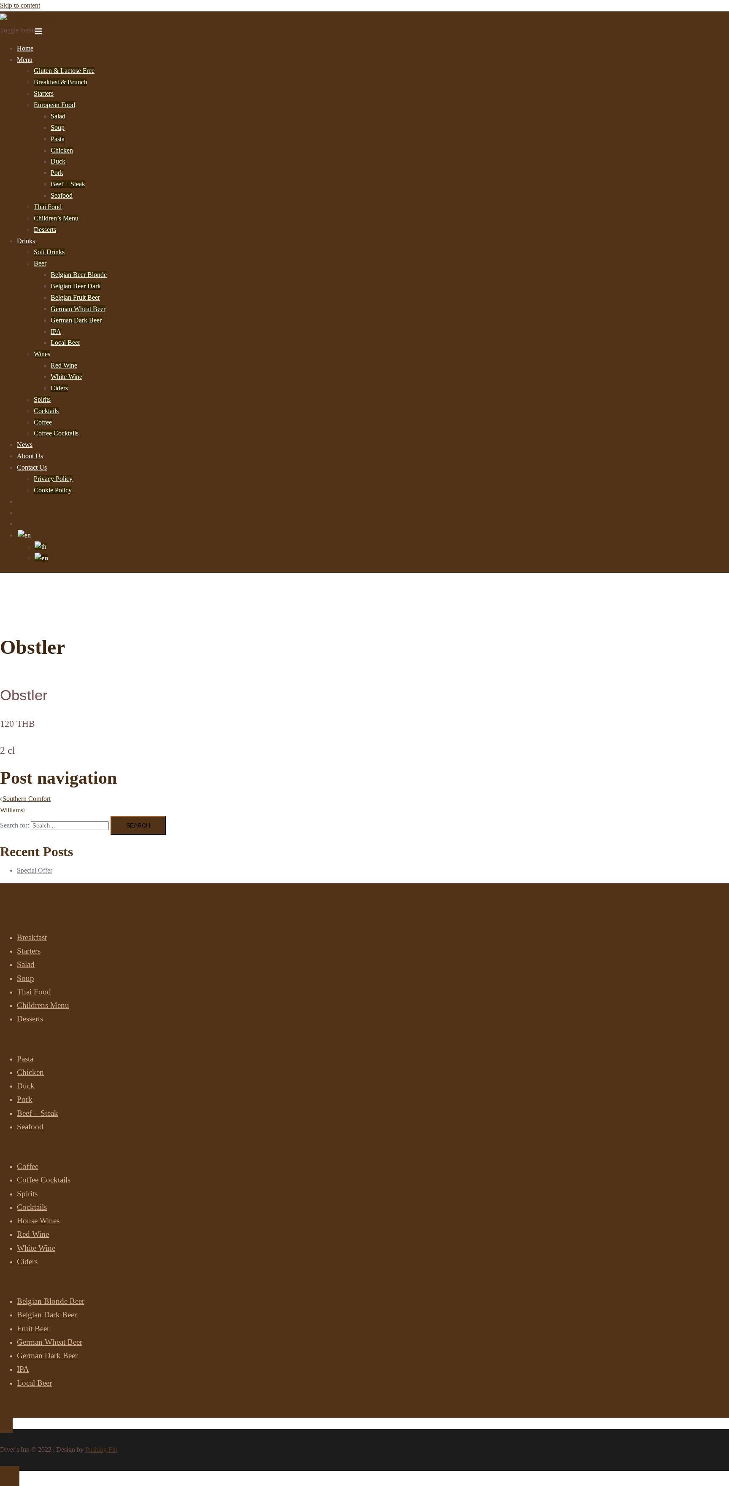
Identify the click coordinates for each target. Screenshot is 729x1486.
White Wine (66, 376)
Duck (58, 161)
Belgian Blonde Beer (50, 1301)
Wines (42, 353)
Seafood (62, 195)
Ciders (59, 388)
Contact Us (32, 467)
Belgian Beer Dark (76, 286)
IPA (56, 331)
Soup (58, 127)
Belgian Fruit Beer (75, 297)
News (24, 444)
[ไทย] (40, 546)
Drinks (26, 241)
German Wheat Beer (78, 308)
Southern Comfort (27, 798)
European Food (54, 104)
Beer (40, 263)
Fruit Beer (33, 1328)
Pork (57, 172)
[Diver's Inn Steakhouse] (34, 18)
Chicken (62, 150)
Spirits (42, 399)
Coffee (43, 422)
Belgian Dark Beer (47, 1314)
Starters (44, 93)
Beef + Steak (68, 184)
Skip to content (20, 5)
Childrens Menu (43, 1005)
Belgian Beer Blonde (79, 274)
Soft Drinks (49, 251)
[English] (24, 535)
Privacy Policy (53, 478)
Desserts (45, 229)
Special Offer (34, 870)
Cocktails (46, 410)
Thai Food (48, 206)
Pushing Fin (101, 1449)
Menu (24, 59)
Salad (58, 116)
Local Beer (65, 342)
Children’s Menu (56, 218)
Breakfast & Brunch (60, 82)
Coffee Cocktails (56, 433)
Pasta (58, 138)
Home (25, 48)
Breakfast (32, 937)
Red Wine (64, 365)
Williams (11, 810)
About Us (30, 456)
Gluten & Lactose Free (64, 70)
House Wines (38, 1220)
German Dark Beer (76, 320)
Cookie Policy (53, 490)
